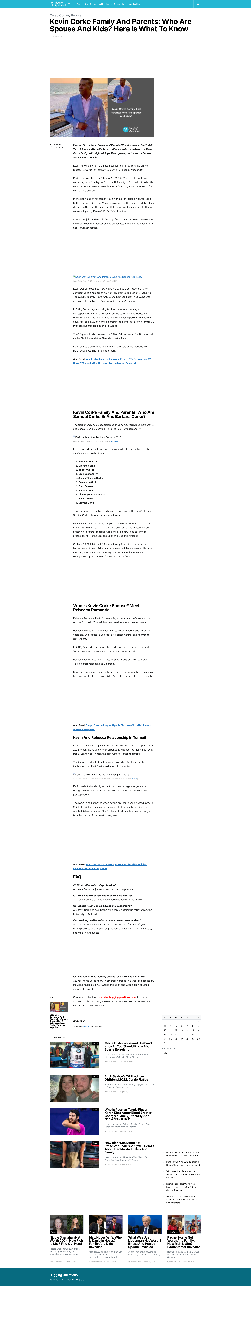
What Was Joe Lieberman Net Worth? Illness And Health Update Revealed (183, 1174)
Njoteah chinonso (111, 1062)
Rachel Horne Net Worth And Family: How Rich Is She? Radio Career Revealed (181, 1187)
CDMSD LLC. (74, 1280)
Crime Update (120, 4)
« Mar (165, 1053)
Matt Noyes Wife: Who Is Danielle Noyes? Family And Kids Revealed (183, 1163)
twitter (134, 779)
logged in (85, 1026)
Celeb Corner (90, 4)
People (79, 4)
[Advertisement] (102, 59)
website (103, 997)
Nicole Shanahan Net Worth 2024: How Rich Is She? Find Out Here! (183, 1154)
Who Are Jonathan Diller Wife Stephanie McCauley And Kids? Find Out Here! (181, 1199)
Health (100, 4)
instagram (114, 441)
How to (108, 4)
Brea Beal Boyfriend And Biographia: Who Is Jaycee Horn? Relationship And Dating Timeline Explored (59, 1021)
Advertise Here (134, 4)
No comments (57, 37)
